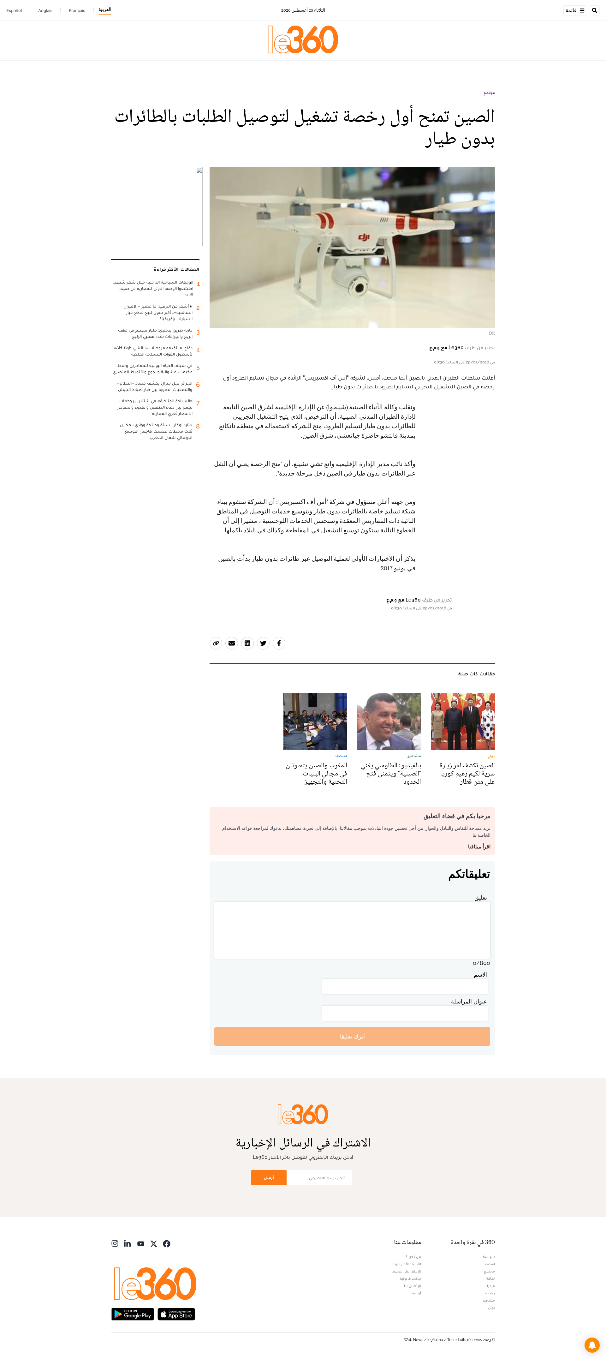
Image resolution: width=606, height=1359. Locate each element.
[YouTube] (141, 1243)
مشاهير (489, 1300)
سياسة (489, 1256)
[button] (592, 1345)
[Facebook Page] (166, 1243)
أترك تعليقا (352, 1036)
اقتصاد (489, 1264)
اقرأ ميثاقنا (479, 847)
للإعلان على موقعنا (406, 1271)
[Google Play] (132, 1313)
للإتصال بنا (412, 1286)
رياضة (490, 1293)
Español (14, 10)
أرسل (269, 1177)
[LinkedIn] (128, 1243)
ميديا (491, 1286)
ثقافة (490, 1278)
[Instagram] (115, 1243)
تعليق (480, 897)
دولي (491, 1307)
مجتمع (489, 93)
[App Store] (176, 1313)
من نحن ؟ (413, 1256)
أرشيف (415, 1293)
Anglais (45, 10)
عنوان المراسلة (469, 1001)
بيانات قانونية (410, 1278)
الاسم (480, 974)
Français (77, 10)
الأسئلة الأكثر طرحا (406, 1264)
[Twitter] (153, 1243)
